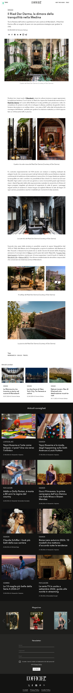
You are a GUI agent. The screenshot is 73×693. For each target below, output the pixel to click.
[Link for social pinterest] (40, 686)
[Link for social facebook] (32, 686)
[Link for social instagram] (36, 686)
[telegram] (26, 35)
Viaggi (10, 10)
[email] (9, 35)
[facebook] (12, 35)
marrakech (12, 355)
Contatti (25, 690)
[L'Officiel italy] (36, 2)
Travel (25, 355)
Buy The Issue (60, 2)
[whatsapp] (23, 35)
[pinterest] (14, 35)
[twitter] (20, 35)
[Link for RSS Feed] (44, 685)
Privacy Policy (38, 664)
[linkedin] (17, 35)
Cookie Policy (45, 690)
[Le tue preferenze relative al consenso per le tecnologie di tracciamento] (3, 3)
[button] (69, 621)
